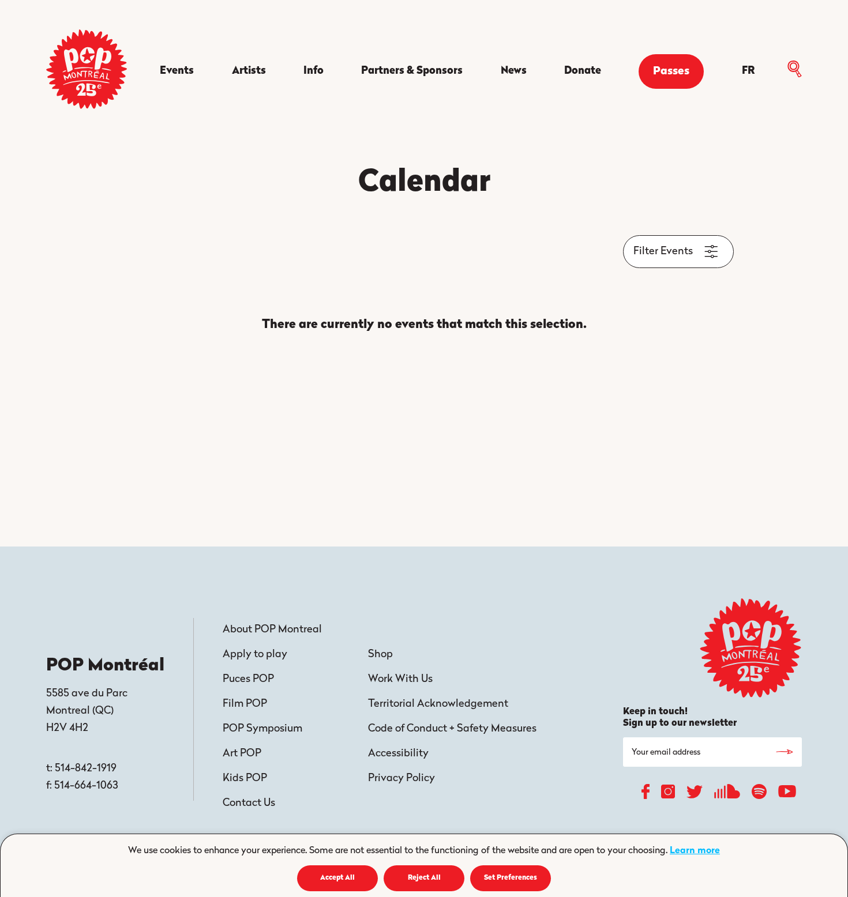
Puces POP (248, 679)
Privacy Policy (401, 779)
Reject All (424, 878)
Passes (671, 71)
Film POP (245, 704)
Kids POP (245, 779)
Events (177, 71)
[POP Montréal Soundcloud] (727, 794)
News (514, 71)
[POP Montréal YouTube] (787, 794)
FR (748, 71)
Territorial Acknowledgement (438, 704)
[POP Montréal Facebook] (645, 794)
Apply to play (255, 655)
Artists (249, 71)
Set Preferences (510, 878)
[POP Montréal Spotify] (759, 794)
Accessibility (398, 754)
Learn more (695, 850)
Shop (380, 655)
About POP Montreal (272, 630)
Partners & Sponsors (412, 71)
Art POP (242, 754)
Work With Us (400, 679)
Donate (582, 71)
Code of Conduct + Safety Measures (452, 729)
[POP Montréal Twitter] (694, 794)
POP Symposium (262, 729)
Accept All (337, 878)
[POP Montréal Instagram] (668, 794)
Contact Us (249, 803)
